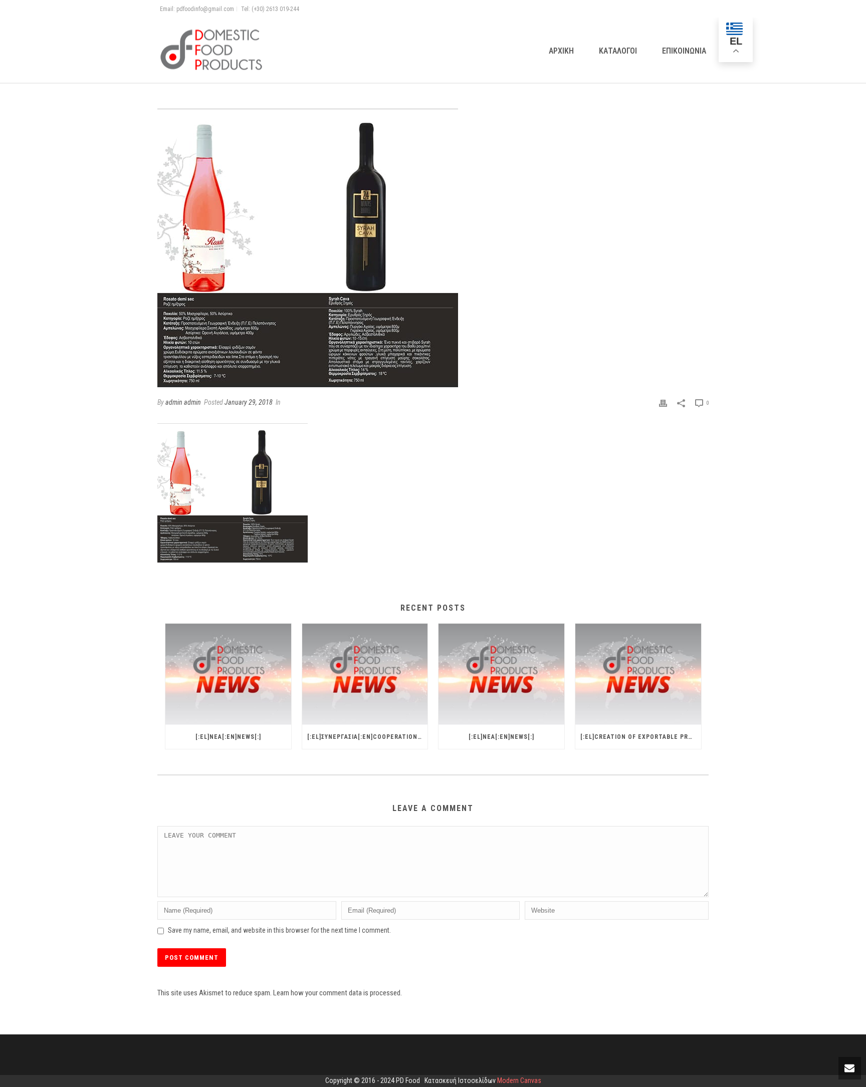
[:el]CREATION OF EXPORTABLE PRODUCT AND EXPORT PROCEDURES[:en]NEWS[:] (640, 736)
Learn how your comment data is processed (336, 992)
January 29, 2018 (249, 402)
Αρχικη (561, 51)
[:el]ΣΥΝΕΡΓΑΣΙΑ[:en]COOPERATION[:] (365, 736)
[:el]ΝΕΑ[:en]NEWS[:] (228, 736)
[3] (433, 248)
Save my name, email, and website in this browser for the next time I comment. (279, 930)
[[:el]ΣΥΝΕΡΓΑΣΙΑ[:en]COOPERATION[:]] (365, 674)
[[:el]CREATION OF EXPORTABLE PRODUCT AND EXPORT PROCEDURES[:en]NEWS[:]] (638, 674)
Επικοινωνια (684, 51)
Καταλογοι (618, 51)
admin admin (183, 402)
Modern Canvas (519, 1080)
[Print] (663, 402)
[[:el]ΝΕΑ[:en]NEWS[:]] (228, 674)
